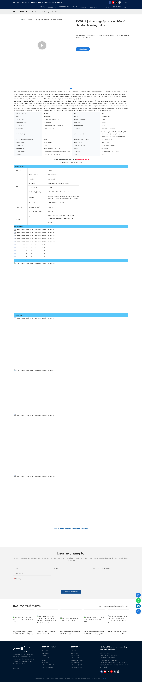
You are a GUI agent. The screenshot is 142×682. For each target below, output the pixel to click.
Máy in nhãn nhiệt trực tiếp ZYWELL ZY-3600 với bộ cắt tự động (23, 633)
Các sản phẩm (46, 653)
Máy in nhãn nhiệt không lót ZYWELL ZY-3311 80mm (70, 633)
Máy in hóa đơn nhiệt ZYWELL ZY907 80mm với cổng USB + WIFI (94, 633)
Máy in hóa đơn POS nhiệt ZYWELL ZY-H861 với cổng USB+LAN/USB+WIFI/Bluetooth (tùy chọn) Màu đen (47, 633)
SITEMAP (104, 678)
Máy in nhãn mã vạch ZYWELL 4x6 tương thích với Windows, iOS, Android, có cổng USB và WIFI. (118, 633)
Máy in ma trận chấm (77, 665)
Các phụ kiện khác (76, 667)
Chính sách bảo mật (47, 667)
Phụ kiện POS (75, 662)
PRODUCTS (118, 606)
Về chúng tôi (45, 658)
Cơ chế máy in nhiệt (77, 660)
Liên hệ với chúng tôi (48, 665)
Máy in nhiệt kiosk (76, 658)
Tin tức (44, 660)
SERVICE (125, 606)
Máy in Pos (74, 651)
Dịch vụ (44, 655)
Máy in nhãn (74, 653)
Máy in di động (75, 655)
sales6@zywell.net (109, 657)
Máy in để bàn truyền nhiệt (106, 606)
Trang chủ (45, 651)
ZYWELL (15, 12)
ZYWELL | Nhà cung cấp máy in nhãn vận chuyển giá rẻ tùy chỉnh (38, 12)
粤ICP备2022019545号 (94, 678)
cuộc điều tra (83, 49)
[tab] (71, 87)
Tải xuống (45, 662)
